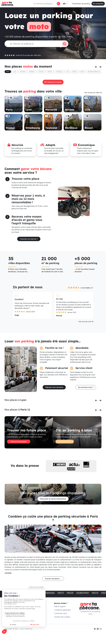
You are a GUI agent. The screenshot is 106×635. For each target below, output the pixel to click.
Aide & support (60, 606)
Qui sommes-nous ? (85, 387)
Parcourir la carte (53, 82)
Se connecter (98, 4)
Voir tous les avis (85, 322)
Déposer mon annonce (54, 387)
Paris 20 (70, 593)
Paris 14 (95, 593)
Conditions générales (62, 610)
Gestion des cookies (62, 617)
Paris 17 (61, 593)
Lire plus (8, 573)
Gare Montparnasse (46, 593)
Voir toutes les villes (92, 93)
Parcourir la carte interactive (53, 499)
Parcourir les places (18, 442)
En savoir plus (64, 442)
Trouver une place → (53, 579)
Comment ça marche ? (29, 239)
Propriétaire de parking (81, 4)
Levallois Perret (82, 593)
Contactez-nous (60, 613)
